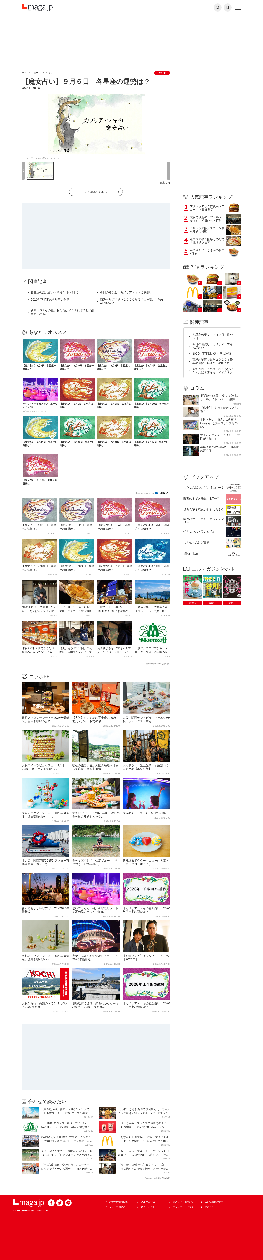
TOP (24, 72)
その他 (162, 72)
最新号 (192, 602)
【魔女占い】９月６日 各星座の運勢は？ (86, 81)
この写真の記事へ (96, 191)
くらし (49, 72)
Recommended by (145, 493)
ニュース (36, 72)
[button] (23, 171)
